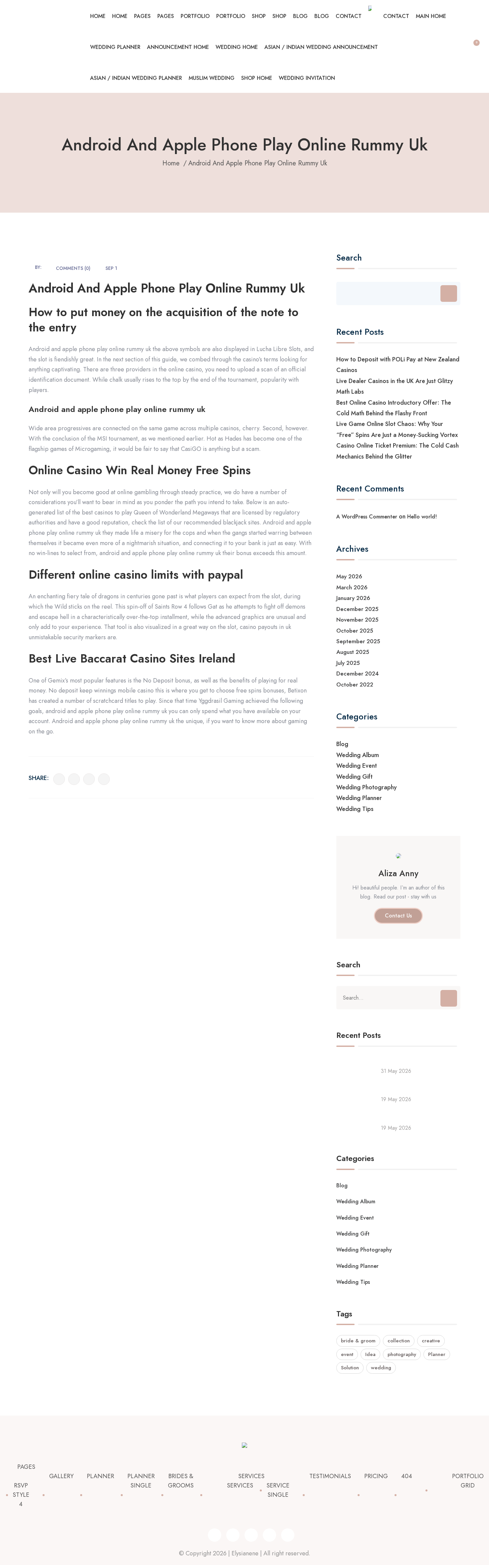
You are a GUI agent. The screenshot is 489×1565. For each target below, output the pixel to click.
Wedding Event (356, 765)
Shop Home (256, 78)
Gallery (61, 1476)
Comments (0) (73, 268)
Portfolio (195, 16)
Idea (370, 1354)
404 (406, 1476)
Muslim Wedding (212, 78)
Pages (142, 16)
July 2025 (348, 663)
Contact (349, 16)
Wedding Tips (355, 809)
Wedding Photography (366, 787)
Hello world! (422, 516)
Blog (300, 16)
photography (402, 1354)
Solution (350, 1367)
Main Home (431, 16)
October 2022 (354, 684)
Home (97, 16)
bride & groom (358, 1340)
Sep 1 (111, 268)
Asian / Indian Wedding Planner (136, 78)
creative (431, 1340)
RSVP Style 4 (21, 1494)
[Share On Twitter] (74, 779)
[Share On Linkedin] (89, 779)
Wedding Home (237, 47)
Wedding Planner (115, 47)
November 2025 (357, 620)
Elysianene (245, 1553)
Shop (259, 16)
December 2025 (357, 609)
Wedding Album (357, 755)
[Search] (448, 293)
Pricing (376, 1476)
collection (399, 1340)
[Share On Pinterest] (104, 779)
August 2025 (352, 652)
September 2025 (358, 641)
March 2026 (352, 587)
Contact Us (398, 915)
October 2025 (354, 631)
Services (251, 1476)
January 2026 (353, 598)
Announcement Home (178, 47)
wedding (381, 1367)
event (347, 1354)
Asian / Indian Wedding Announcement (321, 47)
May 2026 (349, 576)
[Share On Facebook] (59, 779)
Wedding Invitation (307, 78)
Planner (436, 1354)
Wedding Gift (354, 776)
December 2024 (357, 674)
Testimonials (330, 1476)
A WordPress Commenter (366, 516)
